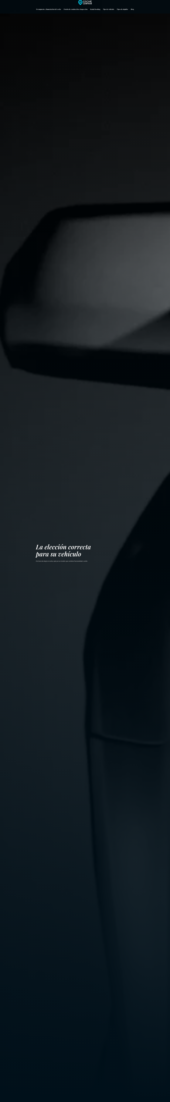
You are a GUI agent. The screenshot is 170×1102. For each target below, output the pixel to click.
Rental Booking (95, 9)
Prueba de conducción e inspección (75, 9)
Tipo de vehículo (108, 9)
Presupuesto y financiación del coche (48, 9)
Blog (132, 9)
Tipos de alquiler (122, 9)
